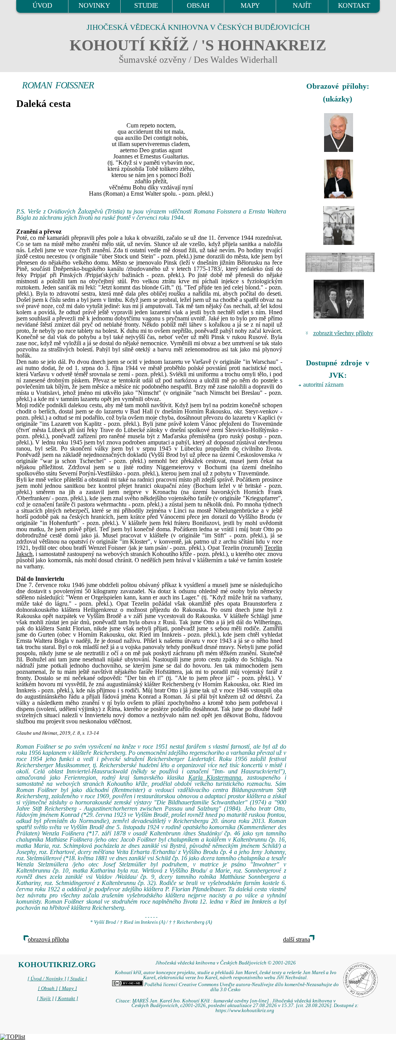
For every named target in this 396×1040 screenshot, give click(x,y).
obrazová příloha (48, 939)
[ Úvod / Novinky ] (46, 978)
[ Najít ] (45, 998)
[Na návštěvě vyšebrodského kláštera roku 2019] (339, 225)
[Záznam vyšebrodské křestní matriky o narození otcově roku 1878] (339, 262)
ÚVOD (42, 5)
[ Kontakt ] (66, 998)
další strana (296, 939)
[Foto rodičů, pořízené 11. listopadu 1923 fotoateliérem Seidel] (339, 299)
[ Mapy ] (68, 988)
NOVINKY (94, 5)
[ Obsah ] (48, 988)
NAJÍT (302, 5)
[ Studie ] (77, 978)
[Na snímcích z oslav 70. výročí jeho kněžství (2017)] (339, 132)
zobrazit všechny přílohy (343, 333)
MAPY (250, 5)
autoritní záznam (323, 384)
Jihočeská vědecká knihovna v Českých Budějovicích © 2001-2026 (225, 963)
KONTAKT (354, 5)
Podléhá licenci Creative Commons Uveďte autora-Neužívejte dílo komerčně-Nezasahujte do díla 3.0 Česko (241, 987)
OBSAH (198, 5)
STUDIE (146, 5)
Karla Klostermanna (215, 777)
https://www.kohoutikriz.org (244, 1010)
